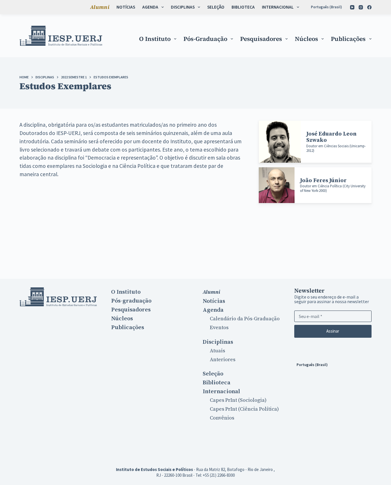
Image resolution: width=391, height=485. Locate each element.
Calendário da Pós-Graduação (245, 318)
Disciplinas (183, 7)
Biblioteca (243, 7)
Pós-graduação (205, 39)
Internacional (278, 7)
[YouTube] (352, 7)
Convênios (222, 418)
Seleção (215, 7)
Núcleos (306, 39)
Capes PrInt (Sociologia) (238, 400)
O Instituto (155, 39)
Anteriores (222, 359)
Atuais (217, 350)
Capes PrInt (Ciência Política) (244, 409)
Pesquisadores (261, 39)
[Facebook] (369, 7)
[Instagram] (361, 7)
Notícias (125, 7)
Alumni (99, 7)
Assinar (332, 331)
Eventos (219, 327)
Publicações (348, 39)
